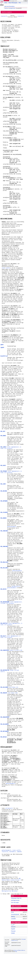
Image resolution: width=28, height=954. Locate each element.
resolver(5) (5, 851)
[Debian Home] (2, 3)
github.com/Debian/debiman (19, 950)
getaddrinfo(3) (16, 586)
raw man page (15, 902)
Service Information (9, 6)
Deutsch (13, 926)
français (13, 931)
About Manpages (12, 2)
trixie (12, 912)
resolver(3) (4, 16)
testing (6, 8)
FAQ (20, 2)
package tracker (15, 900)
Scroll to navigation (7, 12)
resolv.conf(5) (6, 268)
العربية (12, 924)
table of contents (16, 906)
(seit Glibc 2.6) (9, 687)
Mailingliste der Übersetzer (10, 891)
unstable (13, 918)
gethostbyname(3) (12, 526)
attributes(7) (9, 808)
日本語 (13, 933)
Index (5, 2)
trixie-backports (15, 914)
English (13, 929)
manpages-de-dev (11, 8)
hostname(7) (12, 851)
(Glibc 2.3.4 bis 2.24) (11, 650)
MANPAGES (6, 0)
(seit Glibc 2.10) (9, 692)
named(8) (19, 851)
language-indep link (16, 898)
